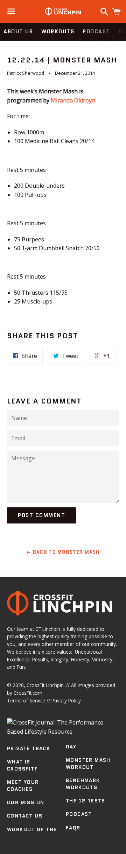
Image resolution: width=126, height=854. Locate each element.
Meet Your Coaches (23, 786)
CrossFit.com (28, 692)
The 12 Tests (85, 800)
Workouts (57, 31)
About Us (18, 31)
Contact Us (24, 815)
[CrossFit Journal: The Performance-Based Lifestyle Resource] (63, 731)
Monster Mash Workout (88, 763)
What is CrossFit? (22, 765)
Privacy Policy (66, 700)
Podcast (96, 31)
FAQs (73, 827)
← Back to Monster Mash (63, 552)
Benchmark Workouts (83, 784)
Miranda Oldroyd (73, 100)
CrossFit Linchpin (45, 685)
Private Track (28, 748)
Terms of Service (26, 700)
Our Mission (25, 802)
